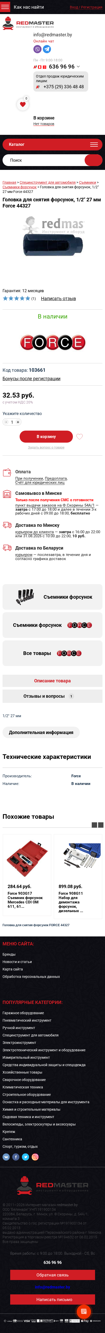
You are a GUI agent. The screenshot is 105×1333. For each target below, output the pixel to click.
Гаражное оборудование (23, 1013)
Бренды (9, 954)
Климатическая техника (23, 1087)
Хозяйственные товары (22, 1072)
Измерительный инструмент (26, 1057)
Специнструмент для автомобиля (48, 182)
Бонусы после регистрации (31, 378)
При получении (29, 479)
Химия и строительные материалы (31, 1109)
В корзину (46, 436)
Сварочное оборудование (24, 1080)
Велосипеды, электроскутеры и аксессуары (39, 1124)
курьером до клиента (34, 532)
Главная (9, 182)
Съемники (87, 182)
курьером (23, 555)
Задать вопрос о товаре (46, 447)
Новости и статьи (17, 962)
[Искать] (93, 160)
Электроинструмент (19, 1043)
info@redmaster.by (52, 34)
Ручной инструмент (19, 1028)
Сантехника (12, 1139)
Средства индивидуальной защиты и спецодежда (44, 1065)
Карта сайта (13, 969)
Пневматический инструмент (27, 1020)
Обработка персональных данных (31, 977)
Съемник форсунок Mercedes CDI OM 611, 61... (25, 900)
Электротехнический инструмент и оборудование (44, 1050)
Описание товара (52, 680)
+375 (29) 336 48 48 (64, 86)
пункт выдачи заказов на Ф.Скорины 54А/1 (55, 506)
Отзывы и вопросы (47, 696)
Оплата (23, 471)
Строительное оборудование (27, 1094)
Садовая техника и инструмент (28, 1117)
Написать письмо (54, 1299)
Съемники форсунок (20, 187)
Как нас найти (29, 7)
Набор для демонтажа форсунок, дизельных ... (71, 902)
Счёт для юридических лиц (39, 483)
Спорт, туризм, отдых (20, 1146)
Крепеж (9, 1132)
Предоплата (56, 479)
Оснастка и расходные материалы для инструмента (46, 1102)
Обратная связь (52, 1274)
